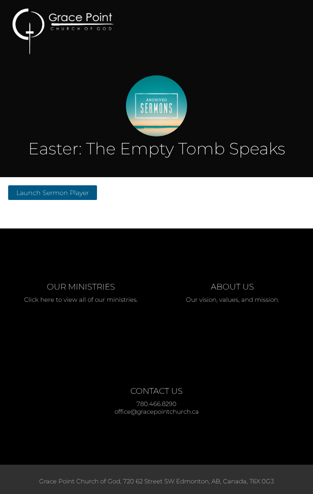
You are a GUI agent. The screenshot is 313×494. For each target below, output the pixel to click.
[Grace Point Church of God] (134, 31)
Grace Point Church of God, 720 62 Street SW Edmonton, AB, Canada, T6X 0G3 (156, 481)
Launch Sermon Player (52, 193)
